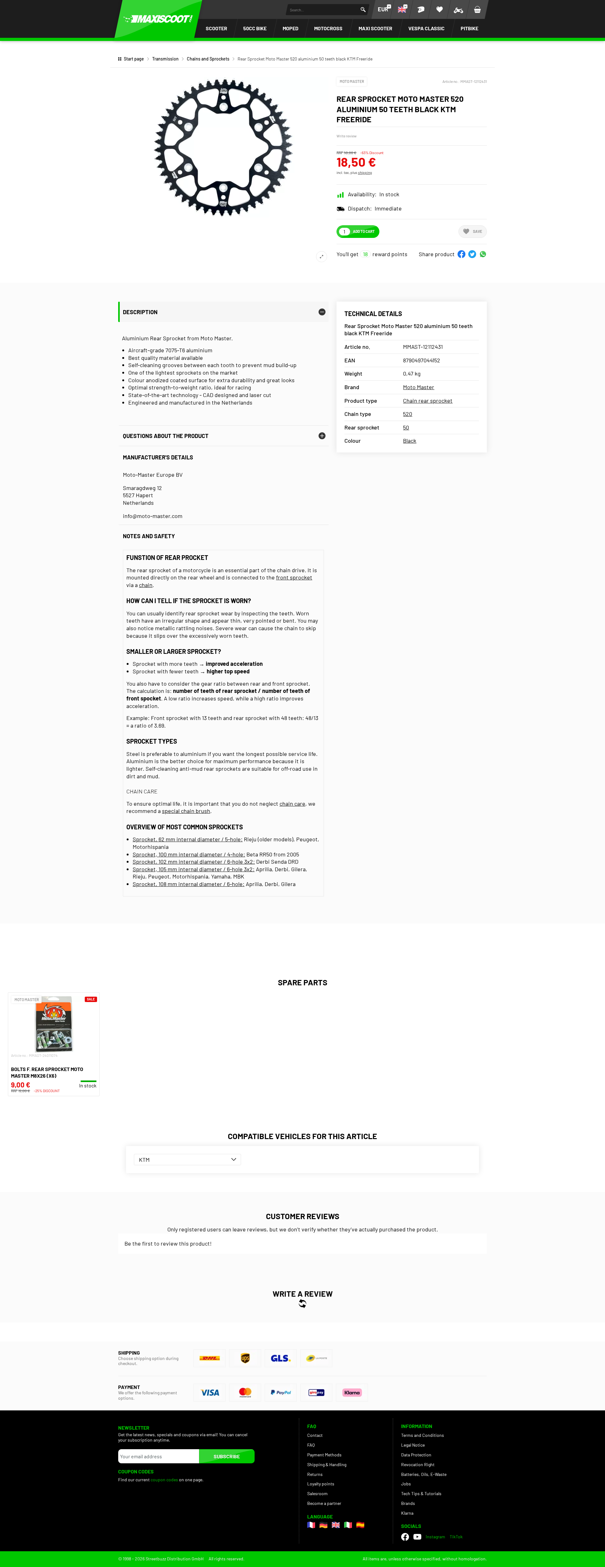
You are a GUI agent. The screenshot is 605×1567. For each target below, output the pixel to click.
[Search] (363, 9)
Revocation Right (418, 1464)
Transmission (165, 58)
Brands (408, 1503)
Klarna (407, 1513)
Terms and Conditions (422, 1435)
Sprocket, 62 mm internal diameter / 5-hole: (188, 839)
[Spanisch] (360, 1524)
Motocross (328, 28)
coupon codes (164, 1479)
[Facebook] (405, 1537)
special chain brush (186, 810)
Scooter (216, 28)
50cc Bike (255, 28)
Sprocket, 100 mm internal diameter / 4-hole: (189, 854)
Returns (315, 1474)
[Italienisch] (348, 1524)
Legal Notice (413, 1445)
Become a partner (324, 1503)
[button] (461, 254)
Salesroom (317, 1493)
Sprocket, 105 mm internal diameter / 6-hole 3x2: (194, 869)
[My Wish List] (439, 9)
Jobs (406, 1483)
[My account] (420, 9)
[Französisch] (311, 1524)
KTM (144, 1159)
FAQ (311, 1445)
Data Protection (416, 1454)
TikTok (456, 1536)
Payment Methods (324, 1454)
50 (406, 427)
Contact (315, 1435)
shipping (365, 172)
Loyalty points (320, 1483)
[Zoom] (321, 256)
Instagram (435, 1536)
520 (407, 413)
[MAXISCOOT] (158, 19)
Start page (134, 58)
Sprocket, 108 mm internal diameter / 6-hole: (189, 883)
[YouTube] (417, 1537)
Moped (290, 28)
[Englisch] (336, 1524)
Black (409, 440)
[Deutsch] (323, 1524)
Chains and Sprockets (208, 58)
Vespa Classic (426, 28)
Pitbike (469, 28)
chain (146, 584)
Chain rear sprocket (427, 400)
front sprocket (294, 577)
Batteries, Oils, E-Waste (424, 1474)
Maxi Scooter (375, 28)
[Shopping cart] (477, 9)
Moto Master (352, 81)
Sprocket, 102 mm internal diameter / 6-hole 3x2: (194, 861)
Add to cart (364, 231)
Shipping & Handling (326, 1464)
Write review (347, 136)
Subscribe (227, 1456)
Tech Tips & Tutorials (421, 1493)
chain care (292, 803)
